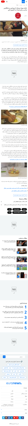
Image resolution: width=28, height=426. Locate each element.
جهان (12, 391)
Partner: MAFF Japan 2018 (19, 212)
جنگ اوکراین (6, 368)
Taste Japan (16, 209)
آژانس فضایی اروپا (13, 377)
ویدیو (26, 402)
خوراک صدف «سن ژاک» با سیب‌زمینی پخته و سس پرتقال (15, 188)
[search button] (4, 356)
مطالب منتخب (23, 238)
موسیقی (8, 374)
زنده (3, 1)
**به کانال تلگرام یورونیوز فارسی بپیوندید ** (18, 107)
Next (26, 396)
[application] (14, 28)
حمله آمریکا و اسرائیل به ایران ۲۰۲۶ (18, 368)
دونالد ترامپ (22, 371)
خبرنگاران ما (25, 404)
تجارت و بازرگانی (24, 393)
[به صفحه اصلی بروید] (23, 1)
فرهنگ (12, 399)
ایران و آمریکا (22, 377)
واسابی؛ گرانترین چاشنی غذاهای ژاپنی (19, 191)
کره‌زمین (12, 393)
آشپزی (24, 209)
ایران (15, 371)
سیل (14, 374)
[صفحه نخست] (26, 5)
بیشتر (26, 413)
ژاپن (9, 209)
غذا (9, 212)
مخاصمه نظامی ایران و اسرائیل (14, 365)
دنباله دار (21, 5)
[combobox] (14, 356)
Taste (17, 5)
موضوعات (25, 388)
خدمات (25, 410)
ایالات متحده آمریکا (7, 371)
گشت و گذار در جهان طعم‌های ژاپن (20, 201)
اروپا (26, 391)
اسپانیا (4, 377)
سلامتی (20, 374)
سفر (24, 5)
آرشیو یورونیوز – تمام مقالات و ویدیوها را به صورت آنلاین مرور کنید (7, 405)
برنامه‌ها (12, 402)
